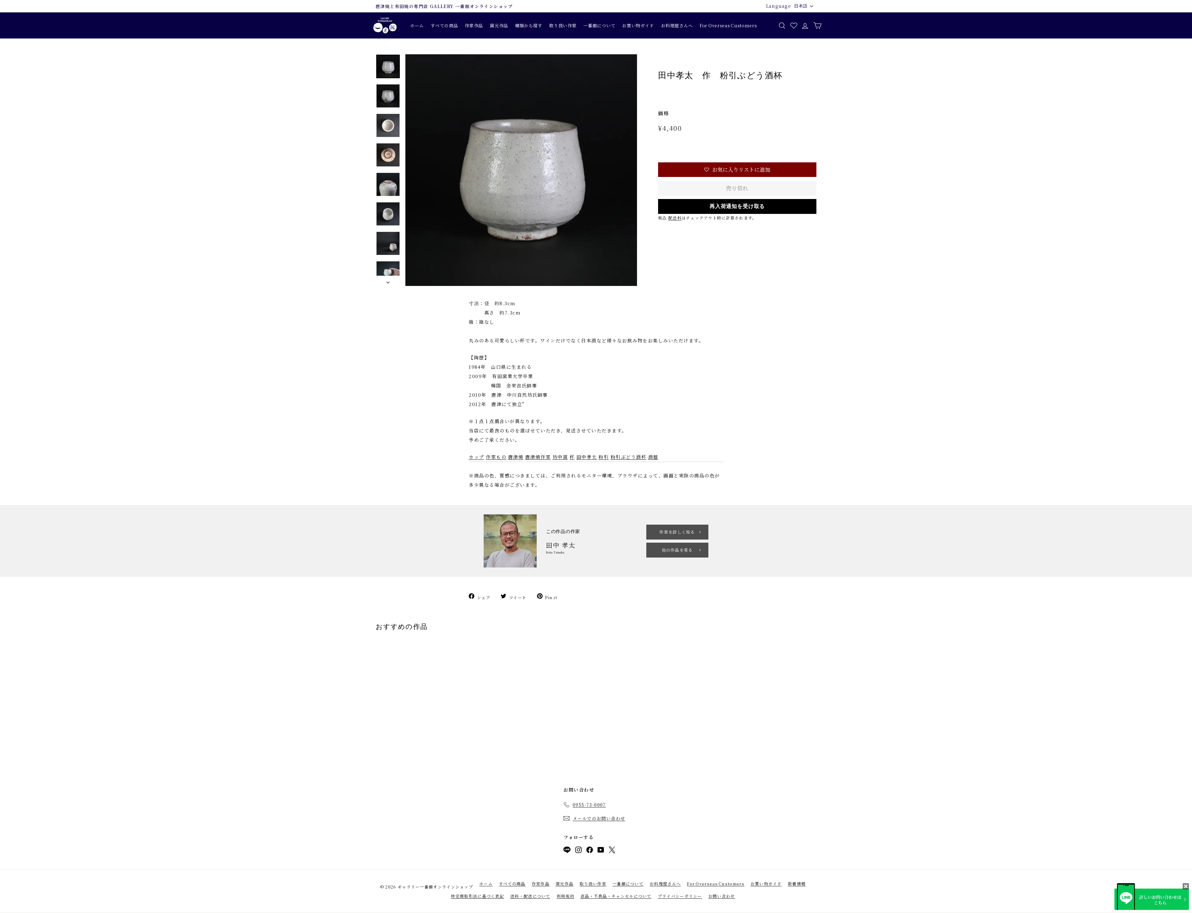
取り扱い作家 (562, 25)
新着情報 (797, 884)
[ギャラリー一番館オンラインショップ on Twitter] (612, 851)
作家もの (496, 457)
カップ (476, 457)
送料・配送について (530, 896)
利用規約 (565, 896)
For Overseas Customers (728, 25)
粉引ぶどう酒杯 (629, 457)
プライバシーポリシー (680, 896)
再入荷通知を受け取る (737, 206)
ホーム (417, 25)
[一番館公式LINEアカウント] (567, 851)
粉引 (603, 457)
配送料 (675, 218)
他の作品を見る (677, 550)
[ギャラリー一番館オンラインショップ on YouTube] (601, 851)
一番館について (599, 25)
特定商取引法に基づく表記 (477, 896)
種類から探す (528, 25)
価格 (663, 113)
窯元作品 (499, 25)
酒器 (653, 457)
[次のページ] (388, 281)
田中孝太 (586, 457)
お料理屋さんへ (677, 25)
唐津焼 (516, 457)
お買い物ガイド (638, 25)
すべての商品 (444, 25)
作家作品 (474, 25)
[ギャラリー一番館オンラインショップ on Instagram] (578, 851)
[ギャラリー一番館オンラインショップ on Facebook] (589, 851)
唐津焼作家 (538, 457)
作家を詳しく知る (677, 532)
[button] (737, 169)
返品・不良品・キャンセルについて (616, 896)
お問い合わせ (721, 896)
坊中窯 (560, 457)
